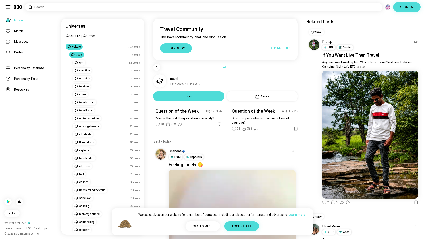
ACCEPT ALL (241, 226)
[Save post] (219, 124)
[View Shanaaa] (160, 154)
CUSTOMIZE (203, 226)
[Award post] (348, 202)
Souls (265, 96)
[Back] (156, 67)
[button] (183, 151)
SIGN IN (406, 7)
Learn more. (297, 214)
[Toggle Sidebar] (8, 7)
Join (189, 96)
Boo (18, 7)
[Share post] (180, 124)
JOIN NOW (176, 48)
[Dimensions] (387, 7)
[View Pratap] (314, 44)
